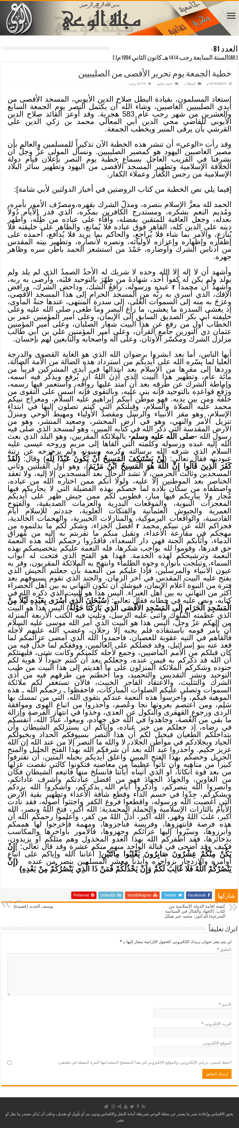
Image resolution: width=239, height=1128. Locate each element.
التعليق (224, 949)
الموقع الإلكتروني (217, 1043)
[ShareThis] (119, 1106)
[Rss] (143, 1106)
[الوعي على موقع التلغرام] (106, 1106)
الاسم (225, 1004)
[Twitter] (132, 1106)
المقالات (189, 84)
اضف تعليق (164, 84)
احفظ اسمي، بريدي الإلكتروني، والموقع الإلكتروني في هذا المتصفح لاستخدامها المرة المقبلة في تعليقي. (145, 1062)
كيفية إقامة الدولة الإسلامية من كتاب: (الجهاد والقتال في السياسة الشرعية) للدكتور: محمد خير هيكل (194, 909)
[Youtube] (125, 1106)
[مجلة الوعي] (119, 18)
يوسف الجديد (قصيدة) (33, 904)
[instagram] (113, 1106)
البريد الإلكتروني (216, 1023)
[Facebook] (138, 1106)
